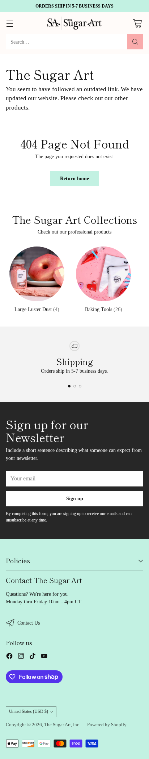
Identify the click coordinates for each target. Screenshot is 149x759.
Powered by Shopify (107, 724)
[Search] (135, 41)
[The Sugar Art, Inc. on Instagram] (21, 657)
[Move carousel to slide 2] (74, 386)
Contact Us (28, 623)
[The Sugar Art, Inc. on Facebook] (9, 657)
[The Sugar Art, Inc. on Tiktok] (32, 657)
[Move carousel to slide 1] (69, 386)
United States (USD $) (28, 711)
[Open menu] (9, 23)
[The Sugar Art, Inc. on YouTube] (44, 657)
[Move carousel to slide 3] (80, 386)
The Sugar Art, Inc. (62, 724)
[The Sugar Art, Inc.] (74, 23)
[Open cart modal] (137, 23)
